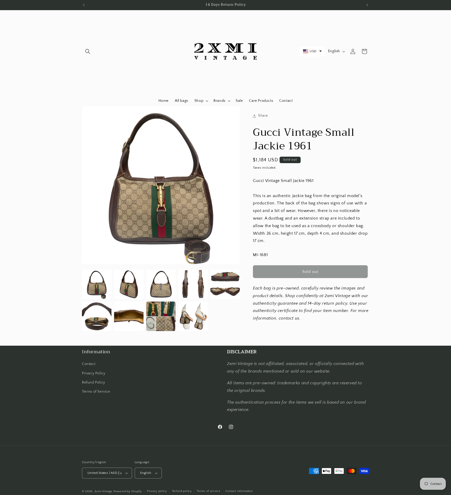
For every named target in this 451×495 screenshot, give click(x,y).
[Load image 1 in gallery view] (96, 284)
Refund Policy (93, 382)
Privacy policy (157, 491)
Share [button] (263, 116)
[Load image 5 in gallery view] (225, 284)
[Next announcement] (367, 5)
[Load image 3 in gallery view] (161, 284)
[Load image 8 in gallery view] (161, 316)
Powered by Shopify (128, 491)
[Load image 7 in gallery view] (129, 316)
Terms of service (208, 491)
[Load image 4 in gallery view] (193, 284)
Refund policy (182, 491)
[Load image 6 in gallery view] (96, 316)
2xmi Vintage (103, 491)
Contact (88, 364)
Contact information (239, 491)
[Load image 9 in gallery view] (193, 316)
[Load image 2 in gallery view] (129, 284)
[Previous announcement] (84, 5)
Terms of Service (96, 392)
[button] (87, 51)
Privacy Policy (93, 373)
